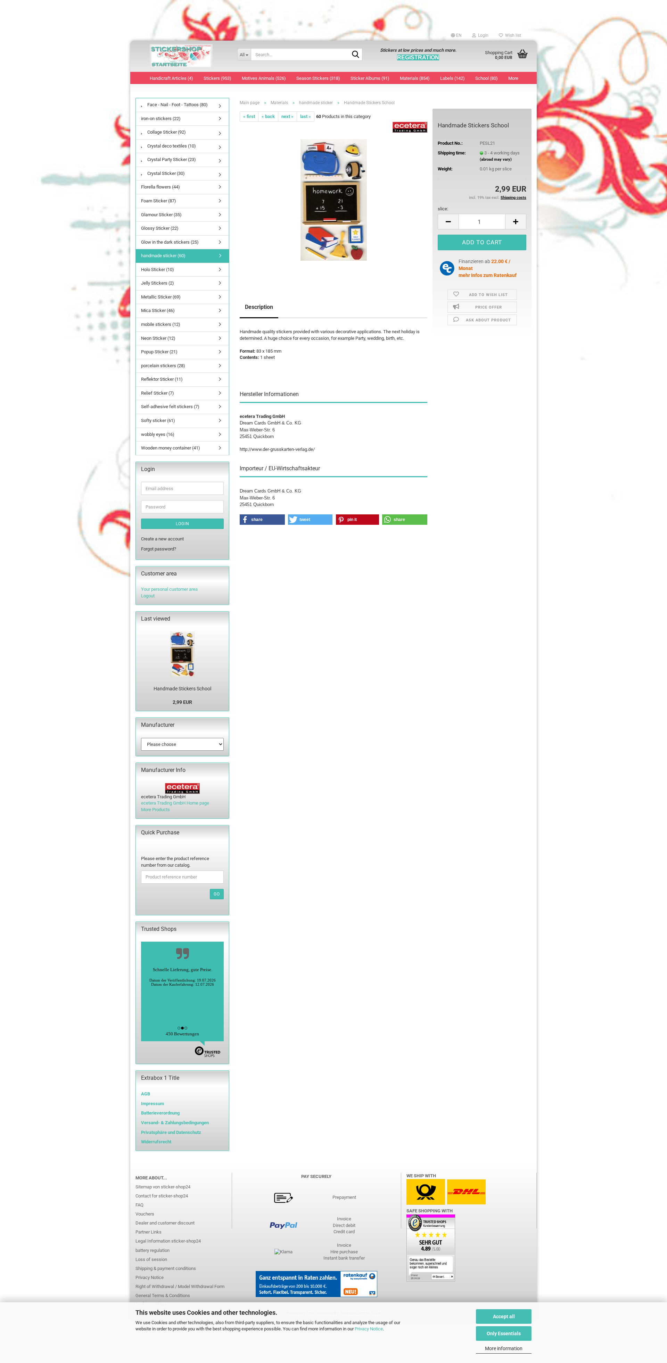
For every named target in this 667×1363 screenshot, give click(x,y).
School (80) (486, 78)
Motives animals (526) (264, 78)
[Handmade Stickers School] (333, 199)
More (513, 78)
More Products (155, 809)
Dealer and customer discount (165, 1223)
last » (305, 116)
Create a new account (162, 538)
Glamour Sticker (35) (161, 214)
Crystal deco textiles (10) (171, 146)
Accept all (504, 1316)
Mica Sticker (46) (158, 310)
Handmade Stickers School (182, 688)
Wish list (512, 35)
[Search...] (355, 55)
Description (259, 307)
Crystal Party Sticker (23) (171, 159)
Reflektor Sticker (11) (162, 379)
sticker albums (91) (370, 78)
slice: (443, 208)
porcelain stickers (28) (163, 365)
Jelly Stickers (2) (157, 283)
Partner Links (148, 1232)
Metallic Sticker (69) (161, 297)
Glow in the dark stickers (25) (170, 242)
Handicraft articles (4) (171, 78)
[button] (456, 35)
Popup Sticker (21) (159, 351)
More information (503, 1348)
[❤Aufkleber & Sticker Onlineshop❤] (181, 56)
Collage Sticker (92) (166, 132)
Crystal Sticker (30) (165, 173)
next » (287, 116)
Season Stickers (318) (318, 78)
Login (182, 523)
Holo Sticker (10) (157, 269)
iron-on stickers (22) (161, 118)
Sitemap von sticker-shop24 (162, 1186)
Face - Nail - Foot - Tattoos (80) (177, 104)
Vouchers (144, 1214)
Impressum (152, 1103)
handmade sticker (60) (163, 255)
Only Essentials (504, 1333)
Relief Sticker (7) (157, 393)
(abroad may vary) (496, 159)
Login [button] (482, 35)
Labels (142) (452, 78)
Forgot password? (158, 549)
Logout (148, 595)
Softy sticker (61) (158, 420)
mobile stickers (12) (160, 324)
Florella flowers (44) (160, 187)
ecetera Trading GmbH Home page (175, 803)
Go (217, 894)
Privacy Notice (369, 1328)
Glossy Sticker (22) (160, 228)
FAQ (139, 1205)
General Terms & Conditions (162, 1295)
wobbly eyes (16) (157, 434)
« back (268, 116)
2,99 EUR (182, 702)
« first (249, 116)
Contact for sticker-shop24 (161, 1195)
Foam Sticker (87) (158, 200)
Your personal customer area (169, 589)
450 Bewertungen (182, 1033)
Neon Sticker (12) (158, 338)
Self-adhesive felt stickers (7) (170, 406)
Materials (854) (415, 78)
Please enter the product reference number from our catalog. (175, 862)
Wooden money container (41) (170, 448)
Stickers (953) (217, 78)
